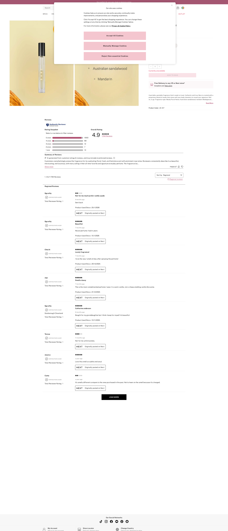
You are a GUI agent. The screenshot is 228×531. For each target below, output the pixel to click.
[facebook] (111, 521)
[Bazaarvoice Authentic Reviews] (56, 125)
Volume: (152, 51)
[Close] (171, 5)
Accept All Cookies (114, 36)
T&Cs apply (168, 86)
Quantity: (152, 62)
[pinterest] (121, 521)
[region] (115, 33)
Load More (114, 397)
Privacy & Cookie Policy (121, 26)
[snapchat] (127, 521)
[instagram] (106, 521)
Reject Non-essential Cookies (115, 56)
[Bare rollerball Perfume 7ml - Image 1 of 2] (42, 63)
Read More (209, 103)
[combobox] (171, 175)
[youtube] (116, 521)
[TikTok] (101, 521)
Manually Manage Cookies (115, 46)
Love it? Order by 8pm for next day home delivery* (114, 2)
